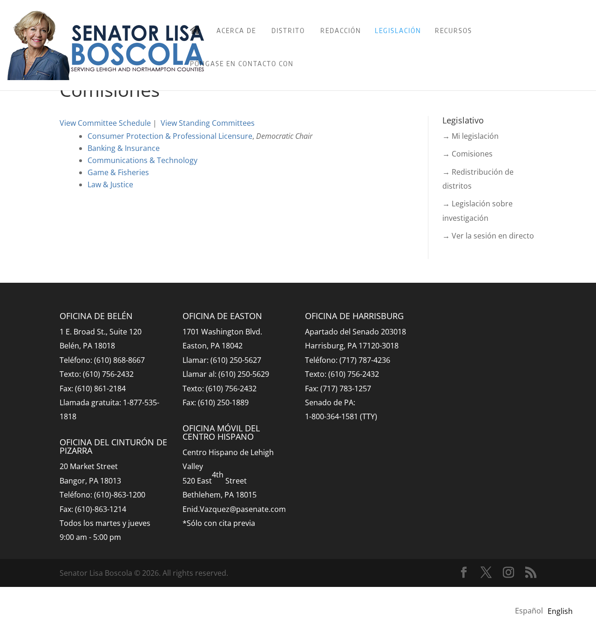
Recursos (453, 30)
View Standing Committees (208, 123)
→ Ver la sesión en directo (488, 236)
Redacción (340, 30)
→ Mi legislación (470, 136)
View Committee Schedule (105, 123)
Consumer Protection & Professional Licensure (170, 136)
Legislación (398, 30)
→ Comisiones (467, 154)
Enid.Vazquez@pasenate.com (234, 509)
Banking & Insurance (124, 148)
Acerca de (236, 30)
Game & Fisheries (118, 172)
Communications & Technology (142, 160)
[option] (560, 611)
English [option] (560, 611)
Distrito (288, 30)
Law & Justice (110, 184)
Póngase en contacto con (242, 63)
